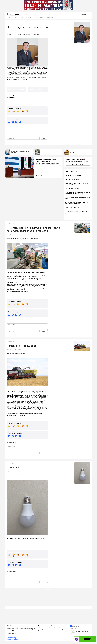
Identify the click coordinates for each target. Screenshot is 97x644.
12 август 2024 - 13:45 (10, 234)
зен (15, 97)
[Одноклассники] (13, 122)
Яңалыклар (10, 223)
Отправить (44, 138)
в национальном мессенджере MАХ (37, 89)
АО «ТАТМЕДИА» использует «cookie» (13, 638)
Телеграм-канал (30, 95)
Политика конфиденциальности (12, 639)
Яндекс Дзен (87, 638)
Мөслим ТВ (21, 17)
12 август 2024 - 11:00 (10, 349)
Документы (44, 607)
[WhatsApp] (20, 122)
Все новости (77, 217)
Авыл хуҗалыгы (11, 341)
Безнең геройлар (29, 17)
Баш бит (8, 17)
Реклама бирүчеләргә (40, 17)
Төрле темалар (51, 607)
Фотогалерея (15, 17)
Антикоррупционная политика (12, 637)
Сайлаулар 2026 (49, 17)
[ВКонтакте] (9, 122)
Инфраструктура (11, 23)
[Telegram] (16, 122)
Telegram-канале (12, 89)
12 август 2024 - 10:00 (10, 471)
